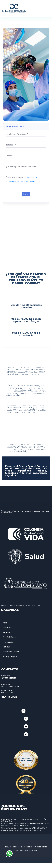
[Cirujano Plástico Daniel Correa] (14, 8)
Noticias (6, 647)
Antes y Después (10, 656)
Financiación (8, 642)
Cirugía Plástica (9, 637)
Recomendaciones (11, 652)
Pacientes (7, 632)
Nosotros (7, 627)
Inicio (5, 623)
